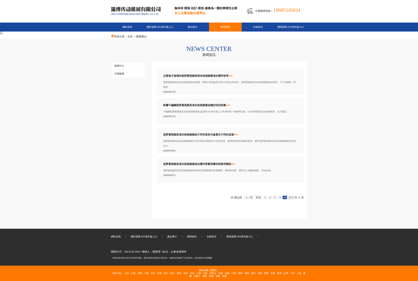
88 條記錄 (237, 197)
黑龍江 (212, 273)
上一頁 (249, 197)
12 (270, 197)
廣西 (204, 276)
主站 (127, 273)
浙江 (172, 273)
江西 (233, 273)
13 (275, 197)
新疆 (224, 276)
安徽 (220, 273)
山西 (198, 273)
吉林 (205, 273)
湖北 (185, 273)
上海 (299, 273)
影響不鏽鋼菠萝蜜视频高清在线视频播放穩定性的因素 (194, 105)
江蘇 (146, 273)
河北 (153, 273)
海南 (246, 273)
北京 (192, 273)
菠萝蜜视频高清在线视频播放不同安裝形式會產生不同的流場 (198, 134)
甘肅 (273, 273)
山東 (133, 273)
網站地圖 (203, 270)
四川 (166, 273)
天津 (292, 273)
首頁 (258, 197)
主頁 (129, 36)
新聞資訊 (141, 36)
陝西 (266, 273)
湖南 (240, 273)
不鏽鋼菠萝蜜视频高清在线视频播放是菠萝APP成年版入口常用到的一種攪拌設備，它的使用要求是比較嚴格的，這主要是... (225, 111)
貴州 (253, 273)
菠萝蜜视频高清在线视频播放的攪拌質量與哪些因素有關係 (197, 164)
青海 (279, 273)
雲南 (259, 273)
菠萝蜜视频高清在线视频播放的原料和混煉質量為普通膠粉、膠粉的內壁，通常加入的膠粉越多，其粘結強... (218, 170)
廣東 (140, 273)
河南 (159, 273)
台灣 (286, 273)
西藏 (211, 276)
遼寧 (179, 273)
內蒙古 (197, 276)
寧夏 (218, 276)
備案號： (214, 270)
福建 (227, 273)
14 (280, 197)
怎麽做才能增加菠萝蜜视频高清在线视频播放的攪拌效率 (196, 75)
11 (265, 197)
